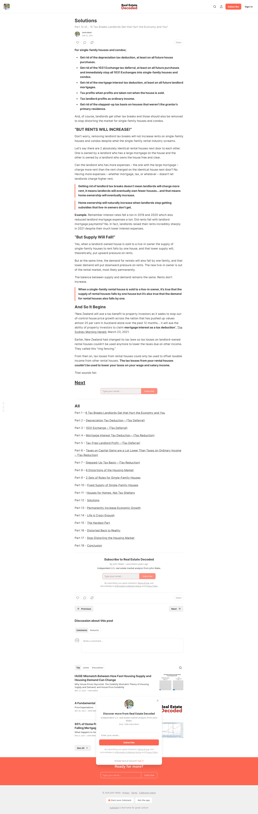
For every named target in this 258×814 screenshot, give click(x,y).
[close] (157, 700)
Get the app (144, 800)
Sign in (249, 6)
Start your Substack (121, 800)
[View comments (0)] (85, 42)
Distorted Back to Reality (103, 530)
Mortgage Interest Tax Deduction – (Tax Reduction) (120, 435)
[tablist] (87, 630)
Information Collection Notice (128, 752)
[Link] (70, 129)
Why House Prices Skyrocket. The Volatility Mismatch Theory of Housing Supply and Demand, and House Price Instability (112, 686)
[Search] (215, 7)
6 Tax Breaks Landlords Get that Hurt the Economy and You (125, 413)
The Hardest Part (98, 523)
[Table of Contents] (3, 407)
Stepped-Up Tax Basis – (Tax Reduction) (113, 462)
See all (80, 747)
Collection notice (147, 792)
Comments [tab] (81, 630)
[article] (129, 685)
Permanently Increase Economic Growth (114, 508)
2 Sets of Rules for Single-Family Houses (113, 477)
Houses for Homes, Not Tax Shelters (111, 493)
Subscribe (233, 6)
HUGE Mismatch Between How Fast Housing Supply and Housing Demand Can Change (113, 678)
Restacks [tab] (94, 630)
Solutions (93, 500)
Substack (114, 807)
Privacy (125, 792)
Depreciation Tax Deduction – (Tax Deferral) (115, 420)
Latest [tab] (86, 667)
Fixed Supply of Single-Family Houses (112, 485)
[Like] (78, 42)
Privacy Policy (152, 752)
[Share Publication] (221, 7)
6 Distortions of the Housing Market (110, 470)
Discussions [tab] (97, 667)
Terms (134, 792)
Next (80, 382)
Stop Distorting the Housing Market (110, 538)
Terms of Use (143, 749)
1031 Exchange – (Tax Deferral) (107, 428)
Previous (86, 608)
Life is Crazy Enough (101, 515)
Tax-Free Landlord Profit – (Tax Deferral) (113, 443)
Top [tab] (78, 667)
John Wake (87, 33)
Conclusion (94, 545)
